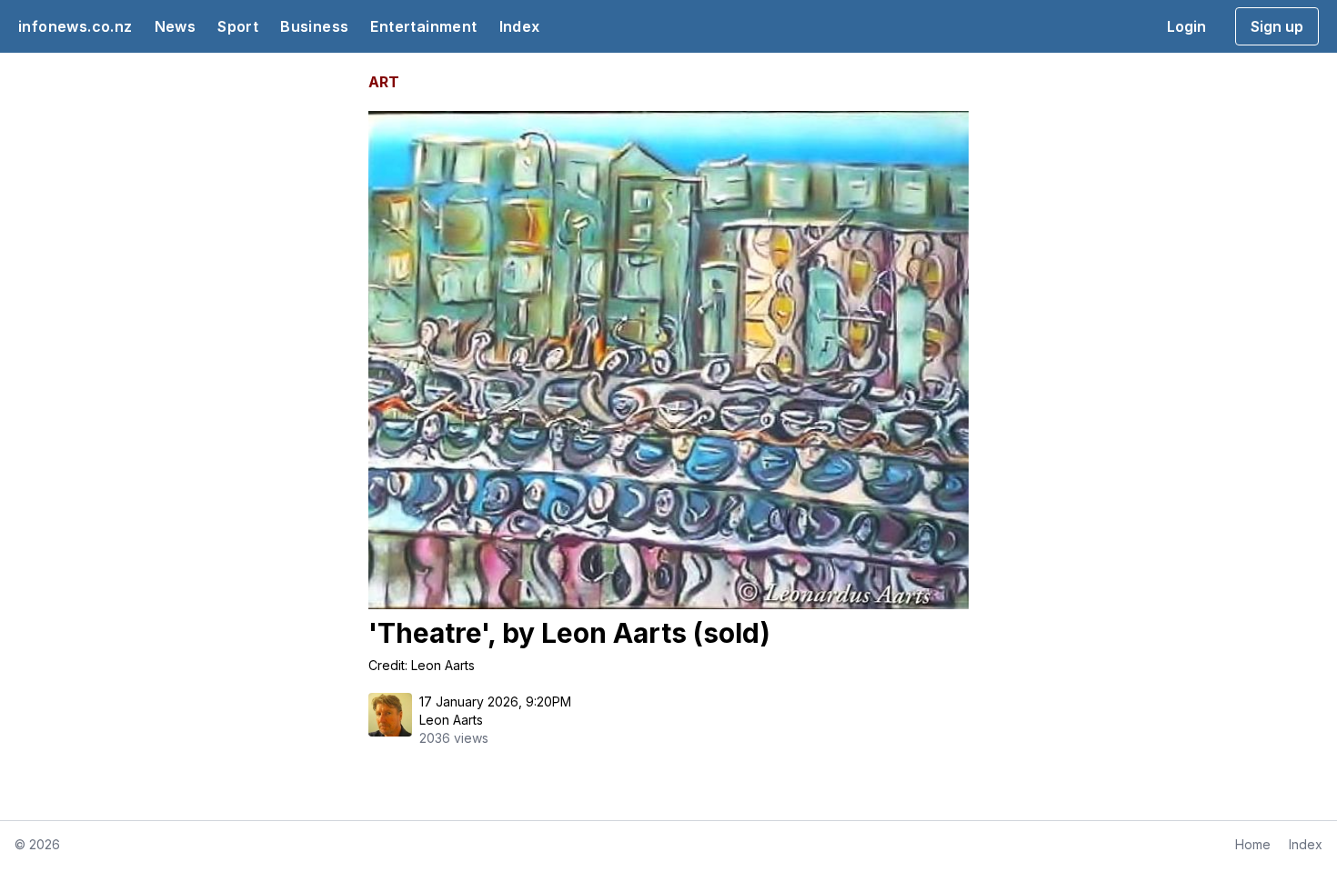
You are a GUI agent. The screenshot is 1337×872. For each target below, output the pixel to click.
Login (1186, 26)
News (175, 26)
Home (1253, 844)
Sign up (1277, 26)
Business (314, 26)
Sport (237, 26)
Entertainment (423, 26)
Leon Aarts (451, 719)
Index (519, 26)
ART (383, 82)
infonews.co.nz (75, 26)
